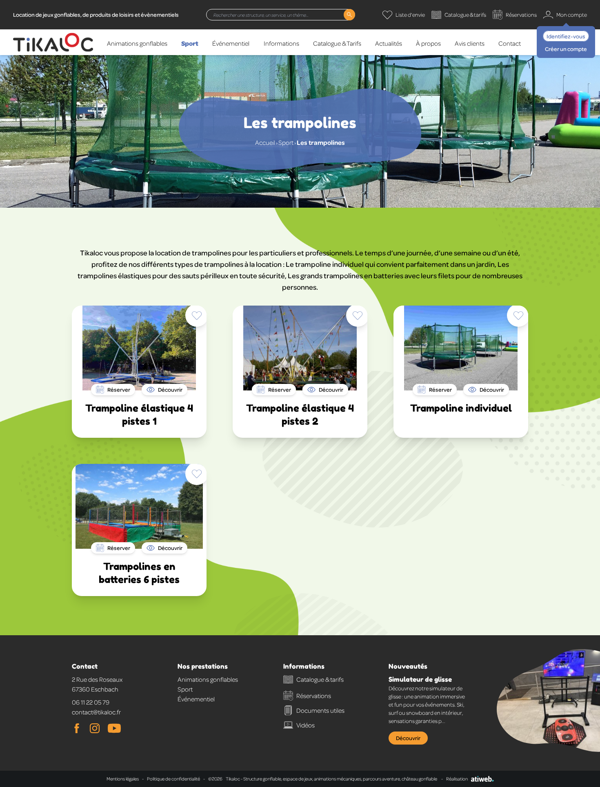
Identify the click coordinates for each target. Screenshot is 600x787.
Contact (509, 43)
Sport (189, 43)
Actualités (388, 43)
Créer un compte (566, 48)
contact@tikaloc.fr (96, 712)
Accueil (265, 142)
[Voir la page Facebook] (77, 728)
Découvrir (408, 737)
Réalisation (457, 779)
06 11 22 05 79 (90, 702)
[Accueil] (53, 42)
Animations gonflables (137, 43)
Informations (281, 43)
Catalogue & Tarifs (337, 43)
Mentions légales (123, 779)
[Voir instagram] (94, 728)
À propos (428, 43)
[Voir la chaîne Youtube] (114, 728)
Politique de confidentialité (173, 779)
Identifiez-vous (566, 36)
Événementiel (230, 43)
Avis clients (469, 43)
